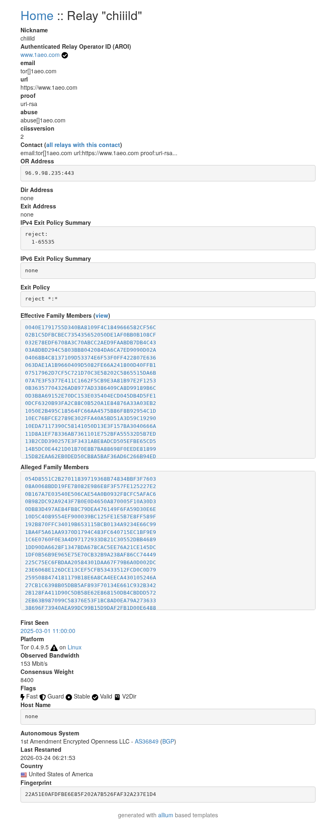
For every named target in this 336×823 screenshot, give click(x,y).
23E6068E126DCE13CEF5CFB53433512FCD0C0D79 (90, 570)
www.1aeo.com (40, 54)
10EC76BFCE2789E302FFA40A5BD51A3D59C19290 (90, 418)
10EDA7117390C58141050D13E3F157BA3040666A (90, 426)
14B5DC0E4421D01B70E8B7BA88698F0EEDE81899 (90, 449)
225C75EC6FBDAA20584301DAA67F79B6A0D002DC (90, 562)
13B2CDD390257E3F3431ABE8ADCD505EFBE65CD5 (90, 441)
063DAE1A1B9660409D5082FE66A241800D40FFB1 (90, 365)
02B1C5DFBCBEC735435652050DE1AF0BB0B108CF (90, 335)
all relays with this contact (83, 144)
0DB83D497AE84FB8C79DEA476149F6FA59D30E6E (90, 509)
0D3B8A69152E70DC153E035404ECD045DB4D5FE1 (90, 396)
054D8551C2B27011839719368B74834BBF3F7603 (90, 479)
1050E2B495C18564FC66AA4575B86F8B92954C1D (90, 411)
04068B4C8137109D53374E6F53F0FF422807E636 (90, 358)
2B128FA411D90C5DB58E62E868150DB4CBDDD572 (90, 593)
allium (165, 815)
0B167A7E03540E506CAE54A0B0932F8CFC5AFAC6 (90, 494)
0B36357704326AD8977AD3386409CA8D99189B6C (90, 388)
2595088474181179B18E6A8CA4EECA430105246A (90, 577)
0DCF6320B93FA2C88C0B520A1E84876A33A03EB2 (90, 403)
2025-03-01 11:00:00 (47, 630)
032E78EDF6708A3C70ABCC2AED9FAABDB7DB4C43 (90, 342)
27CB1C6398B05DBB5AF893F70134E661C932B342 (90, 585)
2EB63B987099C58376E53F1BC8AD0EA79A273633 (90, 600)
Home (37, 15)
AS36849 (147, 741)
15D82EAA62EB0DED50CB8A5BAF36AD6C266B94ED (90, 456)
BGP (168, 741)
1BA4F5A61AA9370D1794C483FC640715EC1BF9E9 (90, 532)
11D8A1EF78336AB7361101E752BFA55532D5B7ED (90, 434)
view (101, 315)
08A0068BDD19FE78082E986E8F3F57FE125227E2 (90, 486)
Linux (75, 647)
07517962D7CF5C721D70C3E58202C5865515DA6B (90, 373)
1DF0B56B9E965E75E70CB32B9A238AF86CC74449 (90, 555)
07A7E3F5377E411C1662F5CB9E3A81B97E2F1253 (90, 381)
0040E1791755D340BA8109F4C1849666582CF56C (90, 327)
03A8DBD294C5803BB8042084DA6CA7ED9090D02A (90, 350)
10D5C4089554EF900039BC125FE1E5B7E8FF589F (90, 516)
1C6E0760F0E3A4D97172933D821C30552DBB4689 (90, 539)
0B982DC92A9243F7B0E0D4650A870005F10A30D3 (90, 501)
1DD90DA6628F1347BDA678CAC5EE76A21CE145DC (90, 547)
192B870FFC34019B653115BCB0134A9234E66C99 (90, 524)
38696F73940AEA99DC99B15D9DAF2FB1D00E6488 (90, 608)
